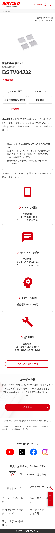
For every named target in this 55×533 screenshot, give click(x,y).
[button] (27, 364)
